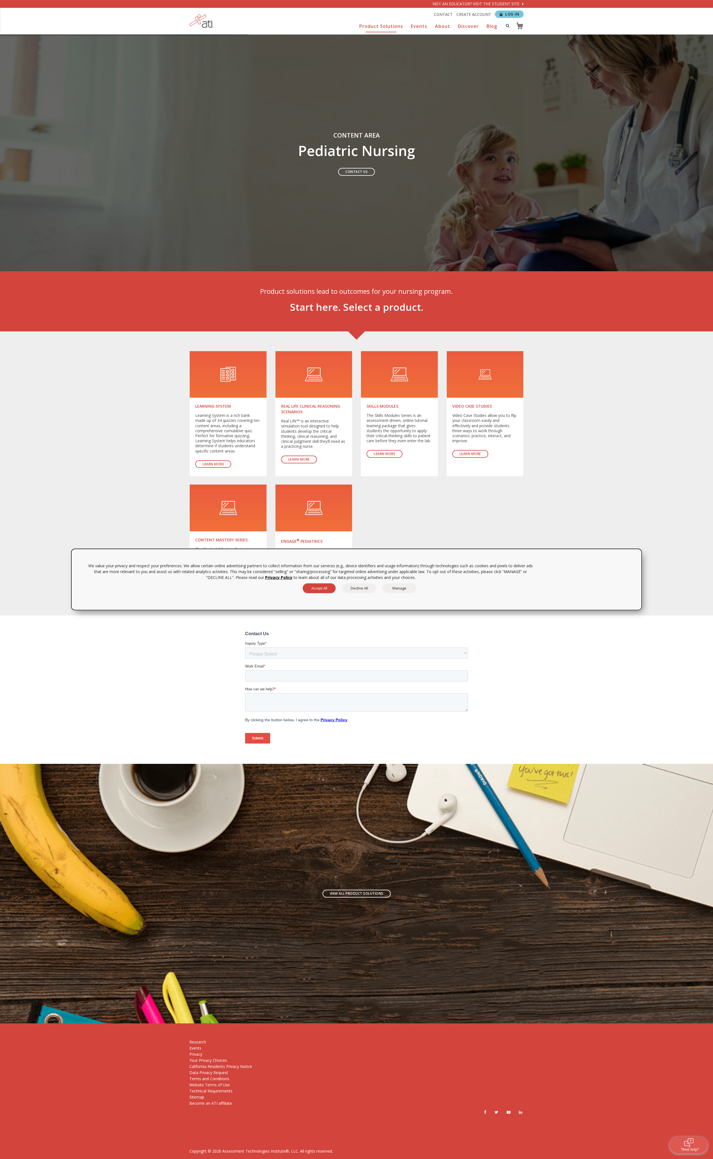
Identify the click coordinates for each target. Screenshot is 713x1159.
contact (443, 14)
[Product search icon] (507, 25)
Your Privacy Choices (208, 1060)
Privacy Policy (278, 577)
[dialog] (356, 579)
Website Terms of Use (209, 1084)
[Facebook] (485, 1112)
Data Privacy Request (208, 1072)
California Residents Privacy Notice (220, 1066)
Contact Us (356, 171)
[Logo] (201, 21)
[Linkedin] (520, 1112)
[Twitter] (496, 1112)
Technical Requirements (211, 1091)
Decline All (359, 588)
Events (195, 1048)
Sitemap (196, 1097)
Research (197, 1042)
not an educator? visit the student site (477, 3)
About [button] (442, 26)
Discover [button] (468, 26)
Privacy (195, 1054)
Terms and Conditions (209, 1078)
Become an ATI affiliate (210, 1103)
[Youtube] (509, 1112)
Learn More (213, 464)
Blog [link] (492, 26)
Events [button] (419, 26)
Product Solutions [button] (381, 26)
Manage (399, 588)
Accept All (319, 588)
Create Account (473, 14)
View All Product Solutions (357, 893)
